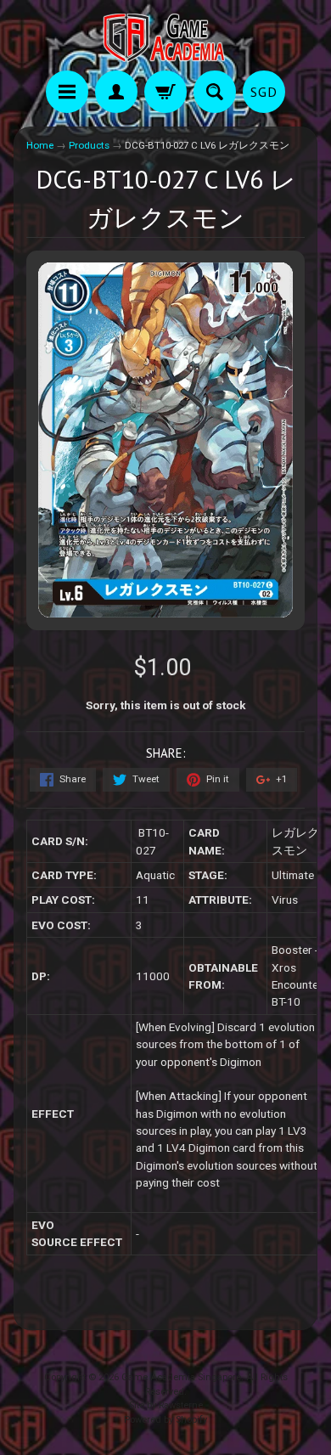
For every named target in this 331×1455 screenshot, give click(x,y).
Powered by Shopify (165, 1419)
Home (39, 145)
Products (89, 145)
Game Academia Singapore (181, 1377)
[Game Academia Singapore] (165, 38)
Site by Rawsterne (166, 1405)
